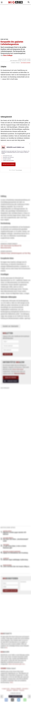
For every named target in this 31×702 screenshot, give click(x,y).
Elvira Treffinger (8, 55)
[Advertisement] (15, 21)
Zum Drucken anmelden (25, 62)
